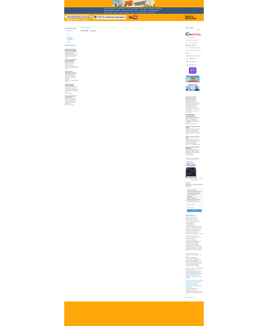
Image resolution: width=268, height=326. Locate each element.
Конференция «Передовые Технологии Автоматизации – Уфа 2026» (193, 255)
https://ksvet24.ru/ (189, 155)
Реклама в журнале (143, 10)
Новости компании (193, 40)
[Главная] (79, 17)
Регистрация (69, 37)
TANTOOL (87, 27)
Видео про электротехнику (127, 10)
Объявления (150, 8)
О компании (191, 37)
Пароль (68, 34)
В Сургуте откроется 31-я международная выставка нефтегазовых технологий (192, 218)
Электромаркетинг (151, 12)
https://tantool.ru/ (192, 61)
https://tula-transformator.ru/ (192, 123)
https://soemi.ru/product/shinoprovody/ (193, 133)
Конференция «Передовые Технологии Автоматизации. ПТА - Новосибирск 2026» (193, 237)
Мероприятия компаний (109, 10)
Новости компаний (135, 8)
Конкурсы (116, 12)
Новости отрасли (143, 8)
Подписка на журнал (108, 12)
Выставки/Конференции (154, 10)
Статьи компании (192, 42)
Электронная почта (70, 30)
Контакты (132, 12)
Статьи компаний (157, 8)
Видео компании (192, 45)
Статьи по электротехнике (140, 12)
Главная (105, 8)
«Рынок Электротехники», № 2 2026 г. (194, 178)
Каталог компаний (112, 8)
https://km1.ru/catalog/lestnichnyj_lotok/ (72, 81)
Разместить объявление (192, 158)
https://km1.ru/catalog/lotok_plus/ (193, 144)
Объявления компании (194, 47)
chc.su (66, 57)
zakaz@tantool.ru (193, 64)
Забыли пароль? (70, 39)
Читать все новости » (190, 297)
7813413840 (188, 112)
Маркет (128, 8)
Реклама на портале (121, 8)
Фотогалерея (117, 10)
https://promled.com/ (69, 104)
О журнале (136, 10)
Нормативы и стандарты (124, 12)
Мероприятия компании (194, 50)
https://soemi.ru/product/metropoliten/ (71, 68)
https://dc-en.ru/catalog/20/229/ (192, 109)
